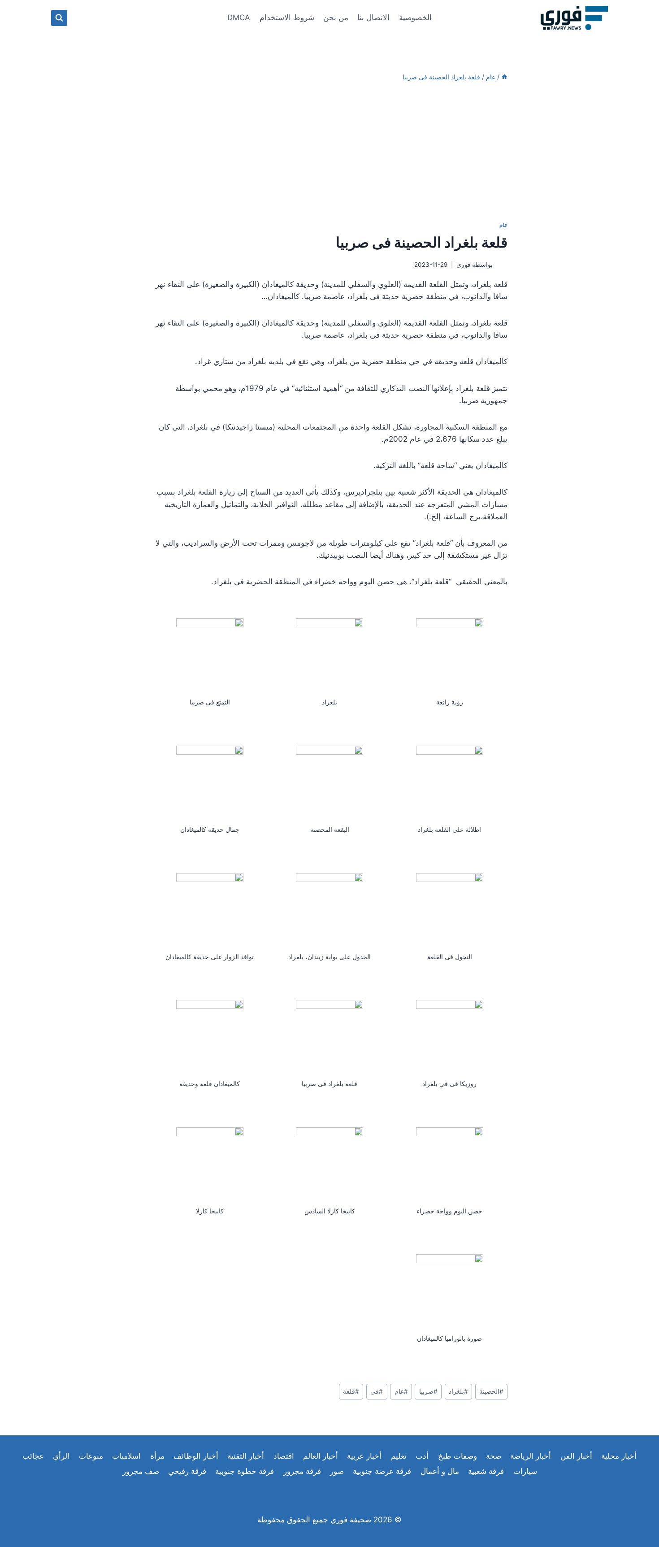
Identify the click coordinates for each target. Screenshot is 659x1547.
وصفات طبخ (457, 1455)
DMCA (238, 17)
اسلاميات (126, 1455)
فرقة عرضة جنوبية (382, 1471)
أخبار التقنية (245, 1455)
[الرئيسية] (504, 77)
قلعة (351, 1391)
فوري (463, 264)
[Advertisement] (329, 151)
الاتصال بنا (373, 17)
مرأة (157, 1455)
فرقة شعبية (486, 1471)
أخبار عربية (364, 1455)
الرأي (61, 1455)
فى (376, 1391)
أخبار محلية (619, 1455)
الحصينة (491, 1391)
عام (503, 225)
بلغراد (458, 1391)
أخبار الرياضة (530, 1455)
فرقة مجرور (302, 1471)
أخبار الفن (576, 1455)
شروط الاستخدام (287, 17)
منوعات (91, 1455)
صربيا (428, 1391)
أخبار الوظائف (195, 1455)
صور (337, 1471)
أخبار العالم (320, 1455)
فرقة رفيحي (187, 1471)
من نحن (335, 17)
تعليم (399, 1455)
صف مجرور (140, 1471)
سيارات (525, 1471)
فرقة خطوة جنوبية (244, 1471)
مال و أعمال (440, 1471)
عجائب (33, 1455)
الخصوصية (415, 17)
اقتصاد (283, 1455)
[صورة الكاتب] (501, 265)
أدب (422, 1455)
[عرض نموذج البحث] (59, 18)
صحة (493, 1455)
